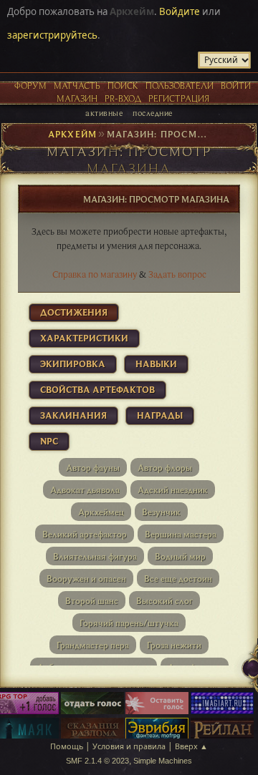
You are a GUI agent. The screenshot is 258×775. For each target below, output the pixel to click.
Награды (160, 415)
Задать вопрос (177, 274)
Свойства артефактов (97, 389)
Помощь (66, 746)
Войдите (179, 11)
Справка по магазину (94, 274)
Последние (152, 112)
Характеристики (84, 337)
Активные (104, 112)
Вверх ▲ (191, 746)
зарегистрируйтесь (52, 35)
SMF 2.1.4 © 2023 (97, 760)
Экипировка (72, 363)
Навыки (156, 363)
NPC (49, 441)
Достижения (74, 312)
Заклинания (73, 415)
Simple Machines (162, 760)
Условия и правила (129, 746)
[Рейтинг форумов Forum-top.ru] (92, 704)
